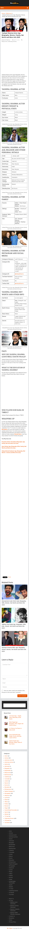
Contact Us (12, 916)
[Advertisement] (14, 58)
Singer (6, 808)
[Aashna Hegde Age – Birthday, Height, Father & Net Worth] (6, 742)
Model (6, 799)
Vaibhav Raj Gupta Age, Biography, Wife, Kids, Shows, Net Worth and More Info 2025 (14, 626)
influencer (7, 795)
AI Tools (11, 900)
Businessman (8, 774)
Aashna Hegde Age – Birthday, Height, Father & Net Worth (15, 742)
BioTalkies (4, 429)
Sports (6, 812)
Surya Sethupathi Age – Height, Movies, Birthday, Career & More (15, 736)
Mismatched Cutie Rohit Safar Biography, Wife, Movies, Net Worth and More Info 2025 (14, 603)
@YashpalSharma (19, 274)
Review (6, 805)
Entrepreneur (8, 789)
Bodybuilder (8, 770)
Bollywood (4, 41)
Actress (6, 758)
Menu (2, 7)
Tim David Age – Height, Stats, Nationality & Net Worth (15, 717)
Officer (6, 801)
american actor (8, 760)
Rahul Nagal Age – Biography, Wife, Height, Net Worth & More (16, 724)
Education (7, 787)
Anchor (6, 764)
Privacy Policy (12, 922)
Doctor (6, 785)
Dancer (6, 783)
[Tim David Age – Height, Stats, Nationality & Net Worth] (6, 717)
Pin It (9, 577)
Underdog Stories (12, 41)
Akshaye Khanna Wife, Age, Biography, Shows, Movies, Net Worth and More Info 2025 (14, 649)
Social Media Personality (11, 810)
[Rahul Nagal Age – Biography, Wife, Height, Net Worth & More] (6, 724)
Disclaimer (11, 918)
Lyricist (6, 797)
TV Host (7, 816)
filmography (8, 793)
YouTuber (7, 822)
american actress (9, 762)
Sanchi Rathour (6, 40)
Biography (7, 768)
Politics (6, 803)
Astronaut (7, 766)
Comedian (7, 778)
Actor (6, 756)
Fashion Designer (9, 791)
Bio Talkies (9, 928)
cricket (6, 781)
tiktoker (6, 814)
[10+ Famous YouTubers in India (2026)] (6, 730)
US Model (7, 820)
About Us (11, 898)
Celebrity (7, 776)
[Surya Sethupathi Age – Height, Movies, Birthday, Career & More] (6, 736)
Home (10, 920)
